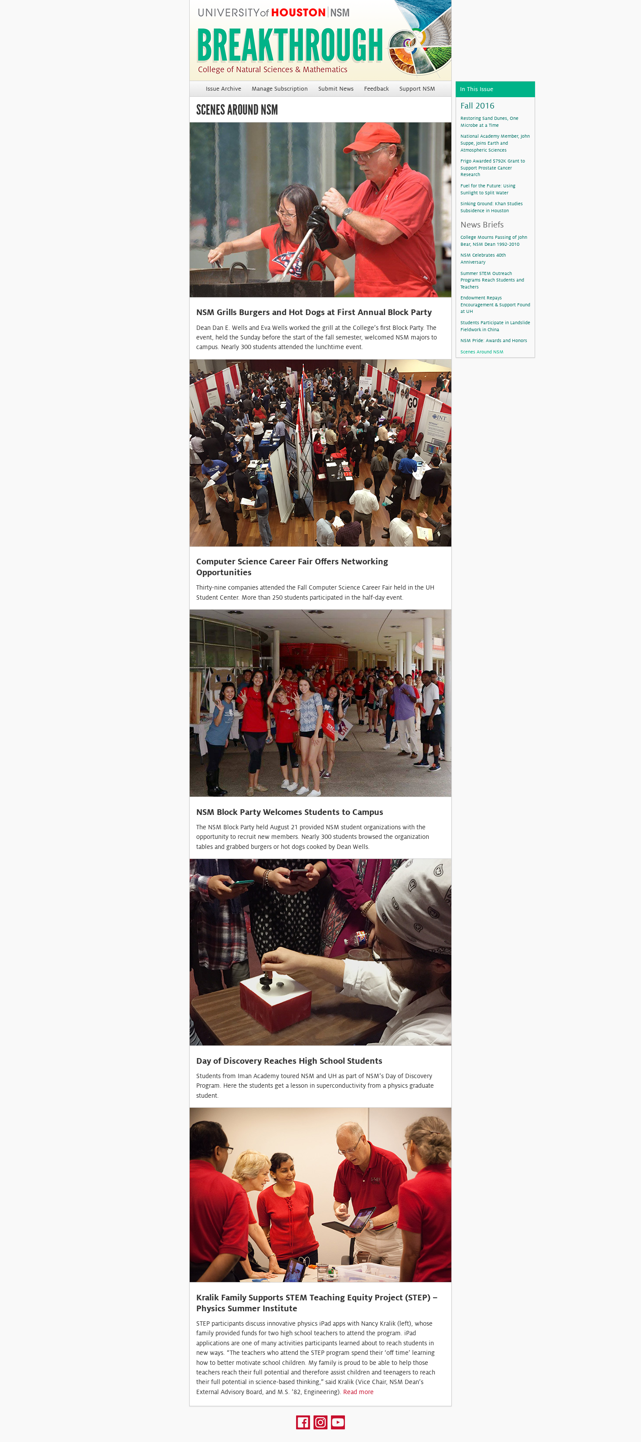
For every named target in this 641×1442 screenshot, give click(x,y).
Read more (358, 1391)
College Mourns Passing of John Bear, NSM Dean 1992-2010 (493, 240)
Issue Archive (223, 88)
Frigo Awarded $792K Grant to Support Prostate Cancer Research (492, 167)
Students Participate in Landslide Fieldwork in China (495, 326)
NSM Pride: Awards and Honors (493, 340)
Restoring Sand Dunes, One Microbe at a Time (489, 121)
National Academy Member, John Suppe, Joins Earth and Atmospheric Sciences (495, 142)
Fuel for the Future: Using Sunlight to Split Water (487, 189)
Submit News (336, 88)
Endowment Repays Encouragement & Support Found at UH (495, 304)
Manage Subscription (280, 88)
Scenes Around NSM (482, 351)
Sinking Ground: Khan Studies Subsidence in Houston (491, 207)
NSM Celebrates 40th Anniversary (483, 258)
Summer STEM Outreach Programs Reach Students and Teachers (492, 280)
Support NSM (417, 88)
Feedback (376, 88)
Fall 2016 (477, 105)
